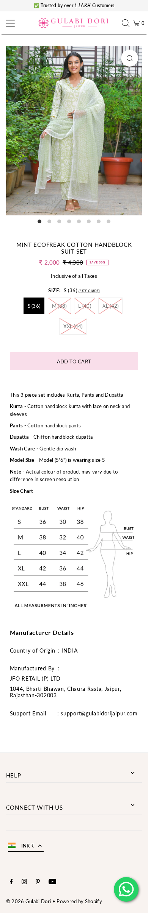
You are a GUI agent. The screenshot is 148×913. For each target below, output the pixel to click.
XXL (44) (73, 326)
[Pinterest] (38, 882)
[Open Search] (127, 23)
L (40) (84, 306)
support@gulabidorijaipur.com (99, 713)
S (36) (34, 306)
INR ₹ (28, 846)
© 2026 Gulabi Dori (28, 901)
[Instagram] (24, 882)
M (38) (59, 306)
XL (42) (110, 306)
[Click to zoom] (129, 58)
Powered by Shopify (79, 901)
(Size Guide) (89, 291)
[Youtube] (52, 882)
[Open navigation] (9, 23)
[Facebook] (11, 882)
